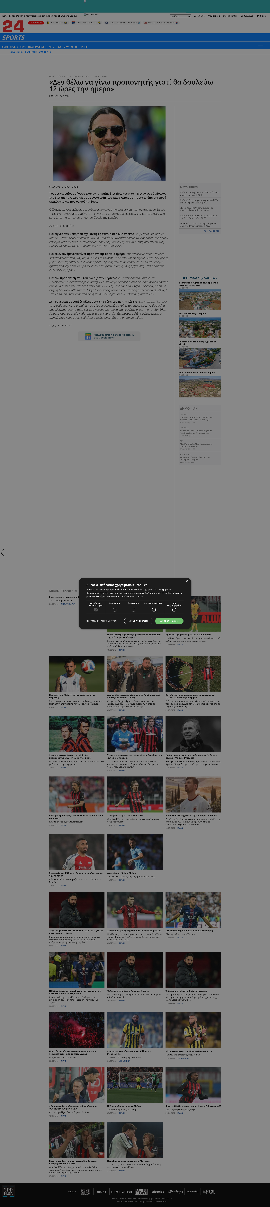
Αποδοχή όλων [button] (169, 620)
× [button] (187, 581)
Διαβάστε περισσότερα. (133, 596)
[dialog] (135, 603)
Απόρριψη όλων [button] (139, 620)
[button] (101, 621)
